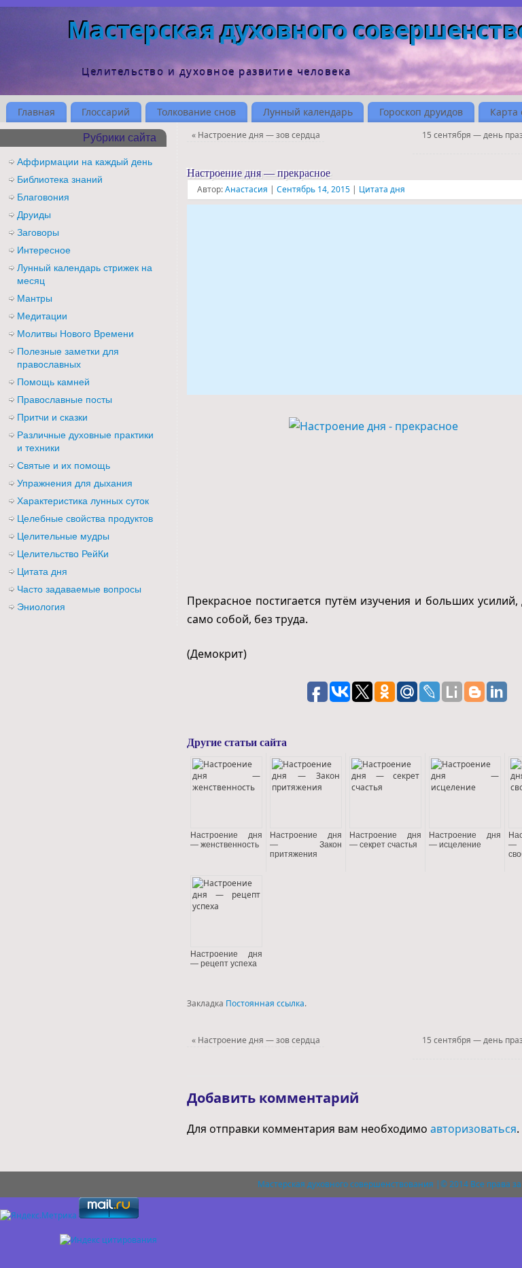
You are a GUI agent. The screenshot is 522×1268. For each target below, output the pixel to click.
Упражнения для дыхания (75, 483)
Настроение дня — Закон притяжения (306, 844)
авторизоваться (473, 1128)
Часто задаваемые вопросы (79, 589)
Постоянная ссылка (265, 1003)
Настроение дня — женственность (226, 839)
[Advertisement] (354, 300)
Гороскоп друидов (421, 111)
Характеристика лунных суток (83, 500)
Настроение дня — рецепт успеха (226, 958)
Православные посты (64, 399)
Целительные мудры (63, 536)
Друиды (34, 214)
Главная (36, 111)
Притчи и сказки (52, 417)
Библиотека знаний (60, 179)
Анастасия (246, 189)
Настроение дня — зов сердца (256, 135)
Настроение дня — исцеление (465, 839)
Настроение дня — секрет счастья (385, 839)
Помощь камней (53, 381)
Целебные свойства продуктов (85, 518)
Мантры (34, 298)
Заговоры (38, 232)
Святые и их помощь (63, 465)
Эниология (41, 606)
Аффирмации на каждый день (84, 161)
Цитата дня (382, 189)
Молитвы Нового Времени (75, 333)
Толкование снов (196, 111)
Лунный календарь (308, 111)
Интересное (44, 250)
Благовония (43, 197)
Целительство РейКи (63, 553)
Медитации (42, 316)
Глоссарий (106, 111)
